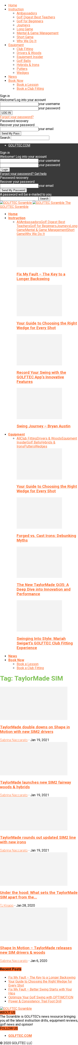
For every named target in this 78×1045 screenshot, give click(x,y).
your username (49, 104)
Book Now (15, 81)
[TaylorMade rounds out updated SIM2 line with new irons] (33, 829)
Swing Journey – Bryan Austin (44, 426)
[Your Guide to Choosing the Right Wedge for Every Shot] (39, 315)
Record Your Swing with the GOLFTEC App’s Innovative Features (41, 377)
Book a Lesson (27, 85)
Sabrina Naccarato (14, 740)
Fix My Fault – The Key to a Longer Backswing (41, 276)
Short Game (25, 37)
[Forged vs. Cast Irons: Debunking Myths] (39, 527)
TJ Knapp (7, 905)
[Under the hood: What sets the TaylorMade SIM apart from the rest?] (33, 885)
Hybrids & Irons (28, 65)
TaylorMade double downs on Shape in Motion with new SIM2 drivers (35, 729)
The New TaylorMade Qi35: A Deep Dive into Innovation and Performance (44, 589)
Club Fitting (25, 49)
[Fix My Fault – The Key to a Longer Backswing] (39, 266)
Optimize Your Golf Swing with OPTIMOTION (40, 997)
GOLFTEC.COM (19, 145)
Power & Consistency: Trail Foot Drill (34, 1001)
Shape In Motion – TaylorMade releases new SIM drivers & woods (36, 950)
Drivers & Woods (29, 53)
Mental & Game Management (37, 33)
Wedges (23, 73)
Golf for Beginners (30, 21)
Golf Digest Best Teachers (36, 17)
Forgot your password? (17, 117)
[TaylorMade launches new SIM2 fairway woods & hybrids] (33, 774)
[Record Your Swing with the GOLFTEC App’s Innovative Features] (39, 364)
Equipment (16, 45)
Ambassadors (27, 13)
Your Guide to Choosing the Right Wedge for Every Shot (47, 325)
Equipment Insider (30, 57)
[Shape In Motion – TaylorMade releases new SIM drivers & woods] (33, 940)
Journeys (23, 25)
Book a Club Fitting (30, 89)
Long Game (25, 29)
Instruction (16, 9)
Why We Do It (26, 41)
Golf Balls (24, 61)
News (12, 77)
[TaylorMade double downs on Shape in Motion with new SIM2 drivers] (33, 719)
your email (45, 129)
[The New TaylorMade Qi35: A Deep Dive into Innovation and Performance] (39, 577)
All (18, 222)
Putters (22, 69)
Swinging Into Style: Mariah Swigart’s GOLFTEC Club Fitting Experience (45, 643)
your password (49, 108)
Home (12, 5)
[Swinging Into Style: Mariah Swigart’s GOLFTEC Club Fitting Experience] (39, 630)
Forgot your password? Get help (23, 174)
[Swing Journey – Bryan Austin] (39, 418)
